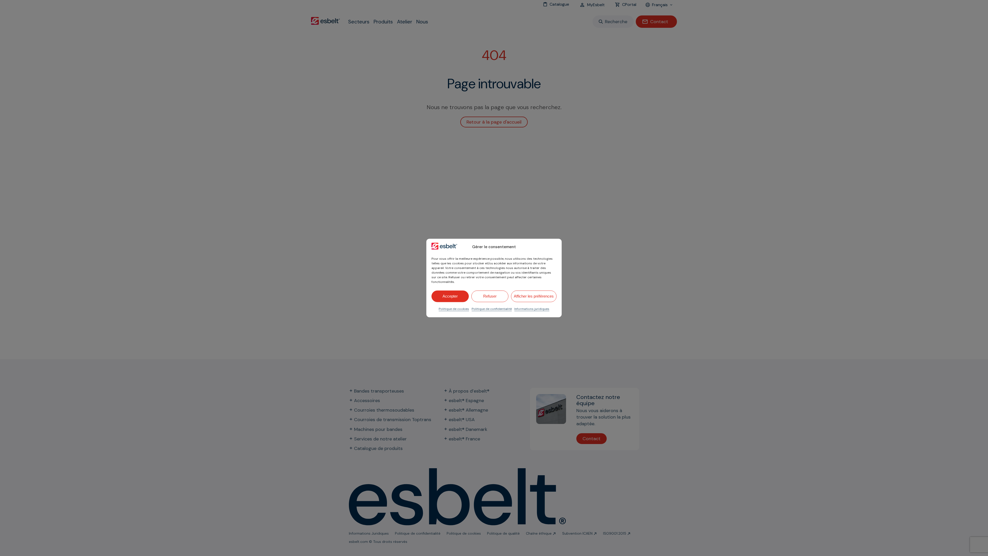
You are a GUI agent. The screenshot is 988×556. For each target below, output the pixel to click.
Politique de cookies (454, 309)
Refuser (490, 296)
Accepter (450, 296)
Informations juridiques (531, 309)
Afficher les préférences (534, 296)
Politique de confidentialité (492, 309)
